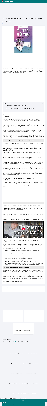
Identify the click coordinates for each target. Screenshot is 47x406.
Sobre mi (16, 404)
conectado (14, 341)
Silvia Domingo (6, 23)
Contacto (12, 404)
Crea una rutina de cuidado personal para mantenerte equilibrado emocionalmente (22, 109)
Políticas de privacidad (6, 404)
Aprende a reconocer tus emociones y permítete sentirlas (16, 105)
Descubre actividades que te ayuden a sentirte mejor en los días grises (18, 107)
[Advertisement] (23, 10)
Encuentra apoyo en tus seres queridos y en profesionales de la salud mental (20, 108)
